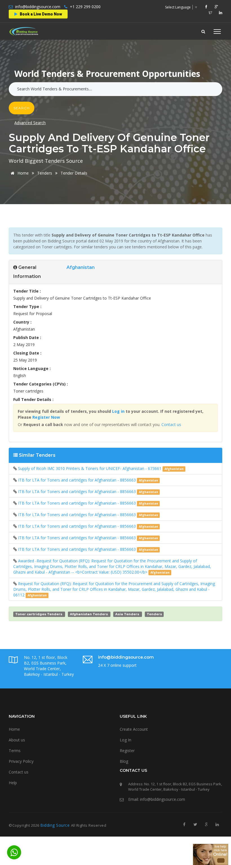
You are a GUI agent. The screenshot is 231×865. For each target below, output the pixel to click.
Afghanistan (80, 267)
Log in (118, 411)
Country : (22, 322)
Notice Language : (32, 368)
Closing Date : (27, 353)
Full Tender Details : (33, 399)
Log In (125, 740)
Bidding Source (55, 825)
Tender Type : (27, 306)
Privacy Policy (21, 761)
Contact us (171, 424)
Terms (15, 750)
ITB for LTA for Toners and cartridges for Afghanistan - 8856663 (77, 480)
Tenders (45, 173)
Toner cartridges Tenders (38, 614)
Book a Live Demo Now (40, 14)
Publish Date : (27, 337)
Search (22, 108)
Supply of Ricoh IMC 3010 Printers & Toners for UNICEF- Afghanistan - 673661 (90, 468)
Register (127, 750)
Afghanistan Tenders (89, 614)
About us (17, 740)
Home (23, 173)
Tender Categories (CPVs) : (40, 384)
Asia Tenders (127, 614)
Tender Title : (27, 291)
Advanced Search (30, 122)
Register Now (46, 417)
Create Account (134, 729)
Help (13, 782)
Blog (124, 761)
